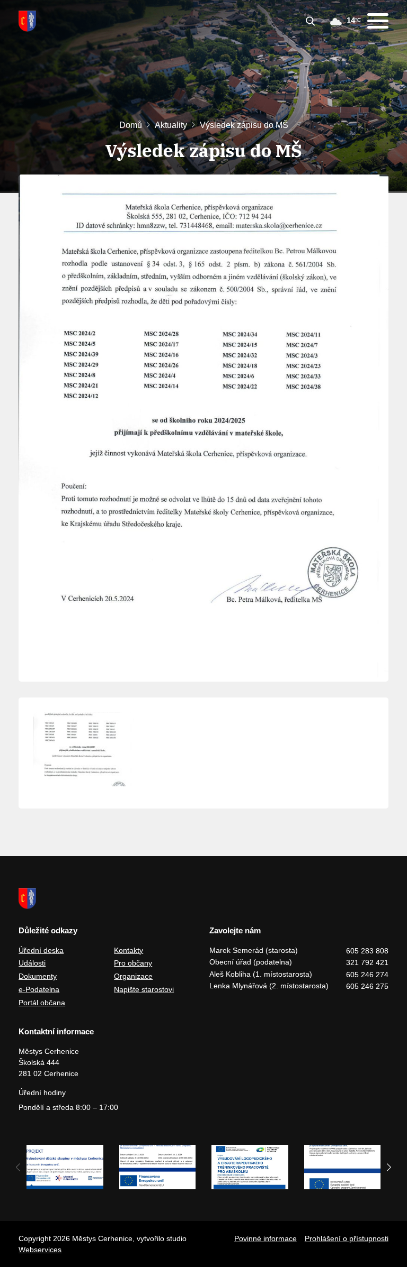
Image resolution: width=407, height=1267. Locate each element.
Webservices (40, 1249)
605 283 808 (367, 951)
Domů (130, 125)
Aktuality (171, 125)
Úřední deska (41, 950)
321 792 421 (367, 962)
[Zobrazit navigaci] (377, 21)
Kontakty (128, 950)
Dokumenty (38, 976)
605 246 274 (367, 974)
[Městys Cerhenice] (27, 21)
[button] (389, 1167)
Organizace (133, 976)
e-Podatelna (39, 989)
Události (32, 963)
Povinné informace (265, 1238)
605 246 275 (367, 986)
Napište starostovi (144, 989)
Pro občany (133, 963)
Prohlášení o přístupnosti (346, 1238)
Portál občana (42, 1002)
